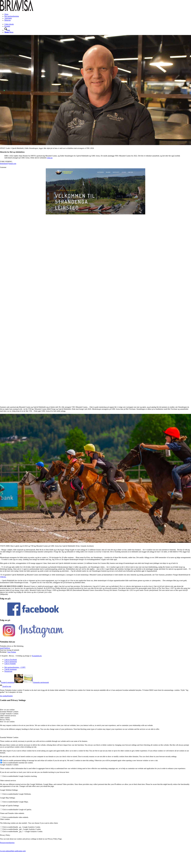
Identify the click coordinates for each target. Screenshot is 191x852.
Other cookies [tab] (5, 718)
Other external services (8, 780)
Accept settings (5, 851)
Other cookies (5, 819)
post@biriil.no (5, 648)
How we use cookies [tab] (7, 710)
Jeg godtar (3, 696)
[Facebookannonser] (95, 286)
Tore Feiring (11, 652)
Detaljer (10, 696)
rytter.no (50, 158)
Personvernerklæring (7, 843)
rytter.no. (3, 577)
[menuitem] (97, 14)
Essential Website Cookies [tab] (9, 712)
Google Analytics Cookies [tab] (9, 714)
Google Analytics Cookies (9, 765)
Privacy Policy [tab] (5, 720)
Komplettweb (37, 656)
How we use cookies (7, 722)
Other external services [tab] (8, 716)
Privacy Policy (5, 835)
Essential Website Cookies (9, 737)
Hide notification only (18, 851)
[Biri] (16, 10)
